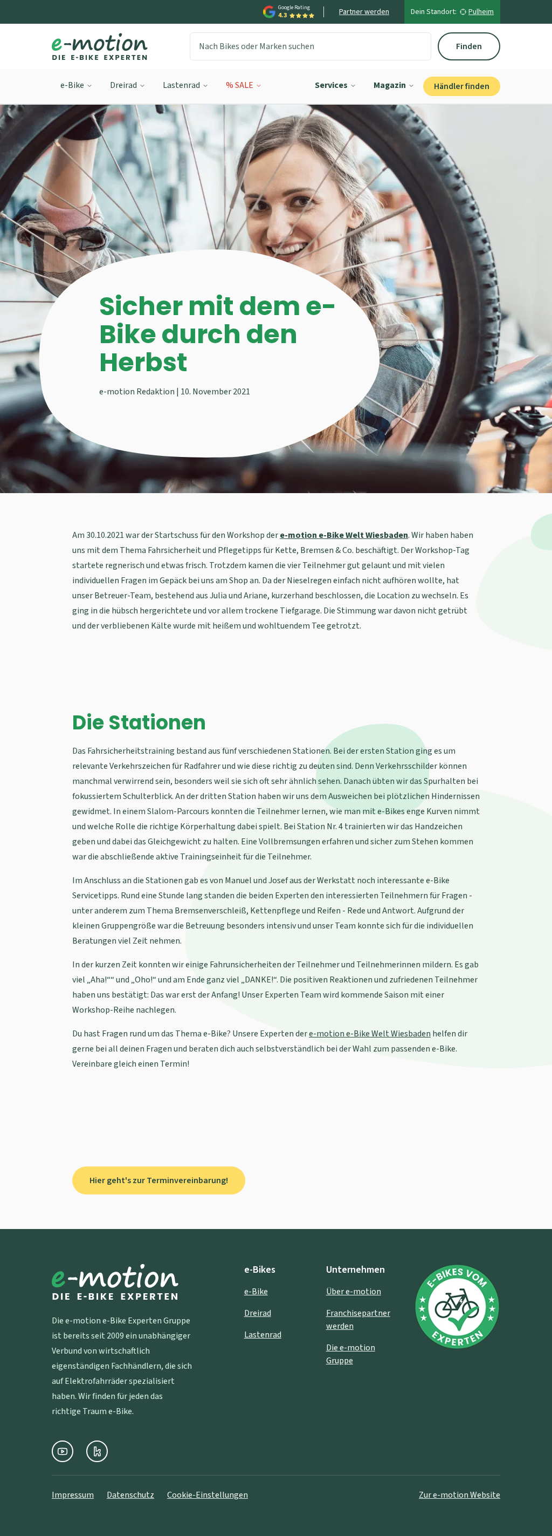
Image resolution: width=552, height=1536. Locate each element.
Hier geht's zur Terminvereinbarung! (158, 1180)
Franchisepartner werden (358, 1319)
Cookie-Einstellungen (207, 1495)
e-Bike (72, 85)
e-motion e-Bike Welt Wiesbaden (370, 1034)
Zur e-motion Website (459, 1495)
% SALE (239, 85)
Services (331, 85)
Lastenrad (181, 85)
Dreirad (123, 85)
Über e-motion (353, 1292)
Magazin (390, 85)
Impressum (73, 1495)
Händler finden (461, 86)
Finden (469, 46)
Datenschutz (130, 1495)
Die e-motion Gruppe (350, 1354)
